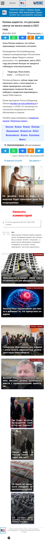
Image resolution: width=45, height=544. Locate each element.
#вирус (22, 139)
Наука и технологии (35, 288)
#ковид (24, 135)
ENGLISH (12, 3)
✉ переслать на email (13, 161)
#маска (18, 127)
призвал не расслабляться (23, 103)
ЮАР (21, 12)
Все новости (34, 161)
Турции (38, 12)
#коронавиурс (12, 135)
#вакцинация (12, 131)
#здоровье (34, 135)
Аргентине (29, 12)
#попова (35, 127)
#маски (26, 127)
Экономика (38, 255)
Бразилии (13, 12)
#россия (9, 127)
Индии (30, 10)
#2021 (36, 131)
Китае (37, 10)
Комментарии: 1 (36, 33)
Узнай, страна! (37, 327)
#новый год (25, 131)
